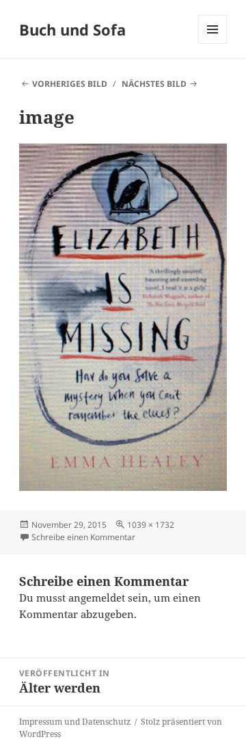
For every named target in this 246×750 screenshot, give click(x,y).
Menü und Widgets (213, 43)
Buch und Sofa (72, 29)
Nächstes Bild (154, 84)
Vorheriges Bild (69, 84)
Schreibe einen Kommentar (83, 537)
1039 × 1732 (150, 525)
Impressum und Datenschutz (75, 721)
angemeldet (96, 597)
